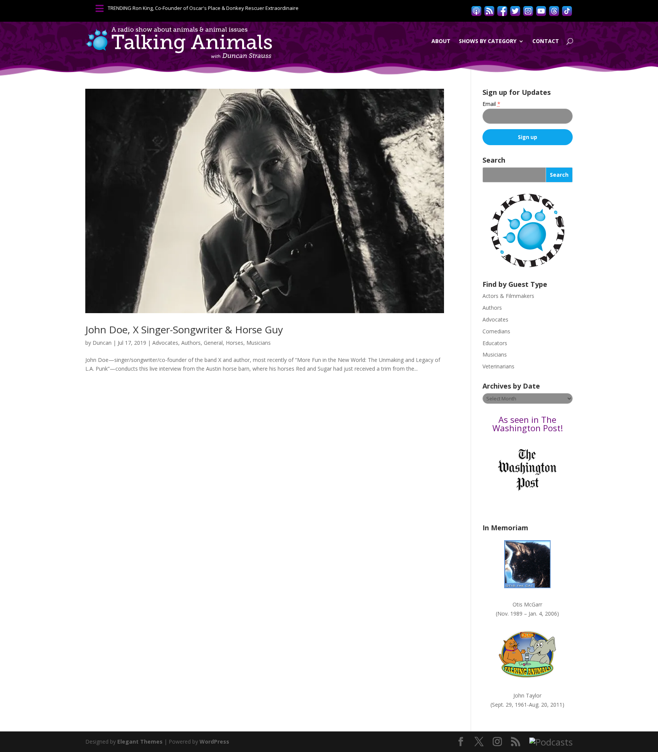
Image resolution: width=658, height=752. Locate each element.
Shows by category (487, 41)
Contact (545, 41)
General (213, 342)
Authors (191, 342)
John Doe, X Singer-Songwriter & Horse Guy (184, 329)
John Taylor (527, 695)
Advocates (165, 342)
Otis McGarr (527, 604)
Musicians (258, 342)
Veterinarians (498, 366)
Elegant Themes (140, 741)
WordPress (214, 741)
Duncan (102, 342)
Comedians (496, 331)
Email (491, 103)
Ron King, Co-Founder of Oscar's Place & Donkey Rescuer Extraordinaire (216, 8)
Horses (234, 342)
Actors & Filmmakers (508, 295)
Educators (494, 343)
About (440, 41)
